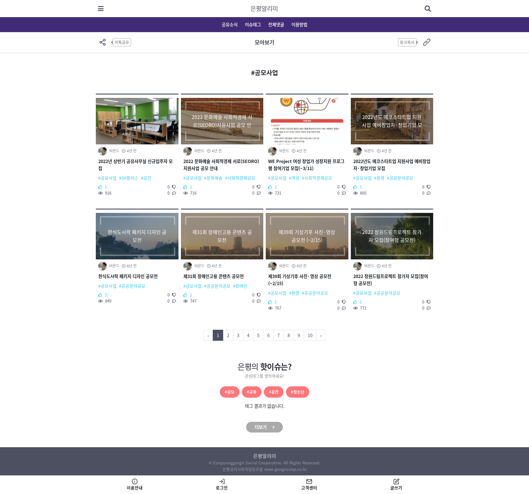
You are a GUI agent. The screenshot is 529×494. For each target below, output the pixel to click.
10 (310, 335)
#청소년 (297, 392)
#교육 (252, 392)
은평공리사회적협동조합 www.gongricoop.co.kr (265, 469)
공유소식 (230, 24)
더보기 (261, 427)
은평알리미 (264, 8)
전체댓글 (276, 24)
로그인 (222, 488)
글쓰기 (396, 488)
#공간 (274, 392)
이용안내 (135, 488)
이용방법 (299, 24)
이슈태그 (253, 24)
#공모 (229, 392)
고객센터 (309, 488)
